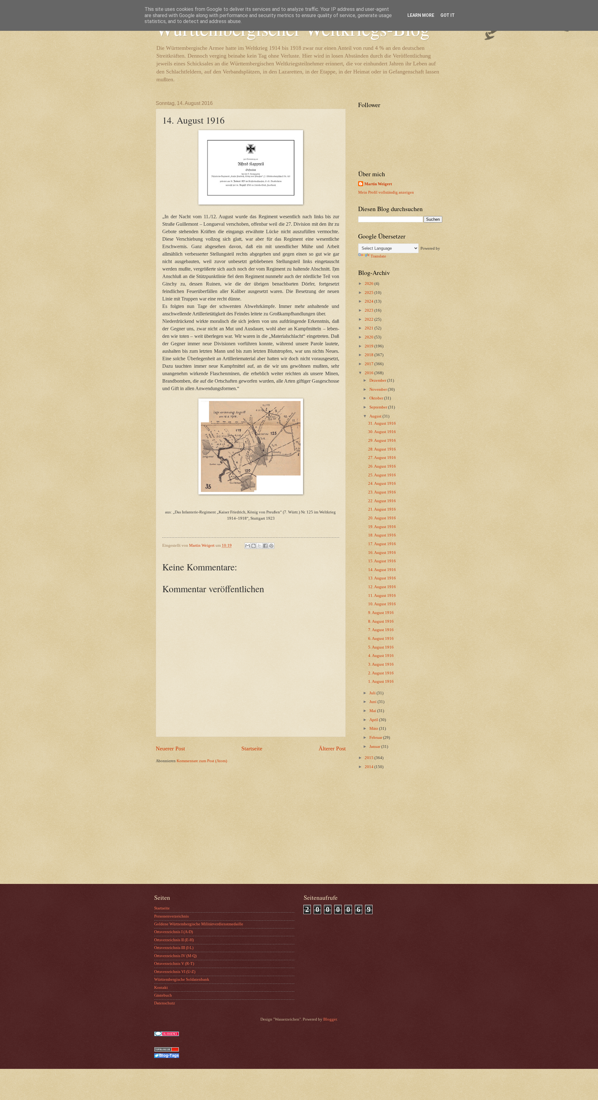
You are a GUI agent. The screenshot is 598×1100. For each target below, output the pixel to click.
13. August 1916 (382, 578)
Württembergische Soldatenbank (181, 979)
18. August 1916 (382, 535)
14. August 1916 (382, 570)
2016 (369, 373)
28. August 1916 (382, 449)
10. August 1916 (382, 604)
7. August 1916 (381, 630)
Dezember (378, 380)
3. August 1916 (381, 664)
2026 (369, 283)
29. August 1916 (382, 440)
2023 (369, 310)
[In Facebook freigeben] (265, 546)
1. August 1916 (381, 681)
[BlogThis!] (253, 546)
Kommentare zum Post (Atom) (202, 761)
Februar (376, 737)
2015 (369, 758)
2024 (369, 301)
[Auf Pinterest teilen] (271, 546)
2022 (369, 319)
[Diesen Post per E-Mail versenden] (247, 546)
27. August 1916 (382, 458)
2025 (369, 292)
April (374, 720)
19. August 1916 (382, 527)
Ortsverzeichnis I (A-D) (173, 932)
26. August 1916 (382, 466)
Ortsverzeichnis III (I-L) (173, 948)
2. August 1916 (381, 673)
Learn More (420, 15)
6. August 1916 (381, 638)
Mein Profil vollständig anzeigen (386, 192)
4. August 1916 (381, 656)
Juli (373, 693)
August (375, 416)
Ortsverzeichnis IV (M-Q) (175, 956)
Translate (378, 256)
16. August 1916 (382, 552)
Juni (373, 702)
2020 (369, 337)
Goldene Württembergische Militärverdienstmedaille (198, 924)
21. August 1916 (382, 509)
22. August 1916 (382, 501)
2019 (369, 346)
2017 (369, 364)
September (378, 407)
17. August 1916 (382, 544)
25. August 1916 (382, 475)
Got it (447, 15)
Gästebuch (163, 995)
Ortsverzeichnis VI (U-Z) (174, 972)
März (374, 728)
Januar (375, 746)
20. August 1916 (382, 518)
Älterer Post (332, 748)
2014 (369, 767)
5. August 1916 (381, 647)
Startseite (251, 748)
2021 (369, 328)
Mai (373, 711)
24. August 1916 (382, 483)
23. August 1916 (382, 492)
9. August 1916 (381, 613)
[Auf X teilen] (259, 546)
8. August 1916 (381, 621)
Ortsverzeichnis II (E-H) (174, 940)
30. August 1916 (382, 432)
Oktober (376, 398)
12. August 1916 (382, 587)
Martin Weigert (378, 184)
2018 (369, 355)
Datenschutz (164, 1003)
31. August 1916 (382, 423)
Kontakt (161, 987)
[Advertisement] (397, 834)
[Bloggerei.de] (166, 1035)
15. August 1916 (382, 561)
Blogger (330, 1019)
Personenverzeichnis (171, 916)
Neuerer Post (170, 748)
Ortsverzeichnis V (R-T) (174, 963)
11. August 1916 (382, 595)
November (378, 389)
